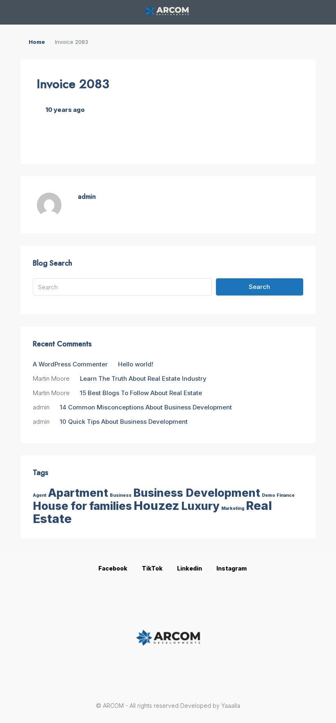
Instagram (231, 568)
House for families (82, 505)
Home (37, 42)
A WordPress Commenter (70, 364)
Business (121, 495)
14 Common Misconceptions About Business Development (146, 407)
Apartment (78, 492)
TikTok (152, 568)
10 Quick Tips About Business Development (124, 421)
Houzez (156, 505)
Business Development (196, 492)
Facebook (113, 568)
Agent (39, 495)
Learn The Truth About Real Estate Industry (143, 378)
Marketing (232, 508)
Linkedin (189, 568)
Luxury (200, 505)
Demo (268, 495)
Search (259, 287)
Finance (286, 495)
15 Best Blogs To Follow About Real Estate (141, 393)
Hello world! (135, 364)
